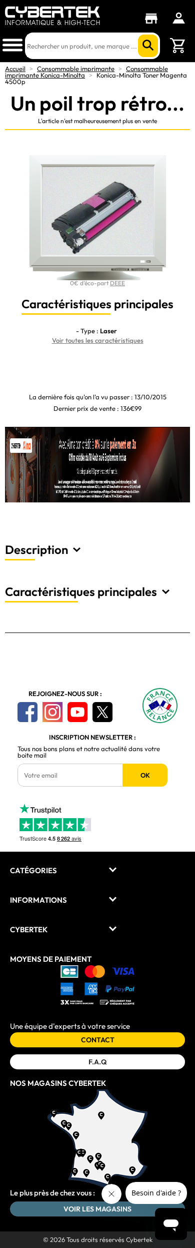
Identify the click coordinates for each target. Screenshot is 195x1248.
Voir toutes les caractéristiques (98, 340)
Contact (97, 1039)
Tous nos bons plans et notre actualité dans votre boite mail (89, 752)
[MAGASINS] (153, 19)
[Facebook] (28, 712)
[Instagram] (52, 712)
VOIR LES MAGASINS (98, 1208)
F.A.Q (97, 1061)
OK (145, 775)
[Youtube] (78, 712)
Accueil (15, 69)
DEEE (117, 283)
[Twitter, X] (102, 712)
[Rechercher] (148, 46)
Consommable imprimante (75, 69)
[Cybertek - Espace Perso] (178, 18)
